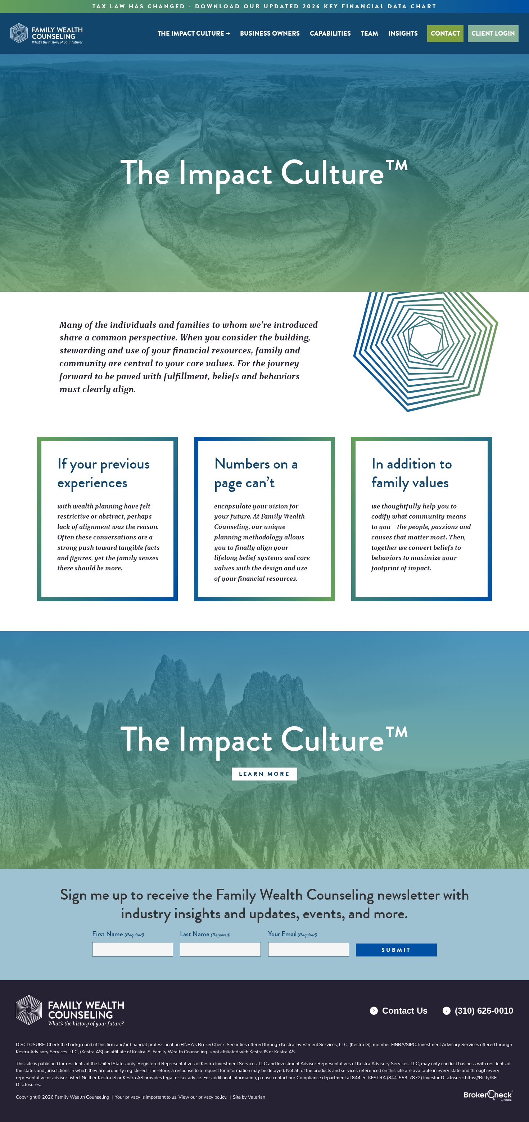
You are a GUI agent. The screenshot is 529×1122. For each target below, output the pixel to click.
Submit (396, 950)
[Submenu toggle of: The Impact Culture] (228, 33)
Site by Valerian (249, 1097)
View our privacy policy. (202, 1097)
